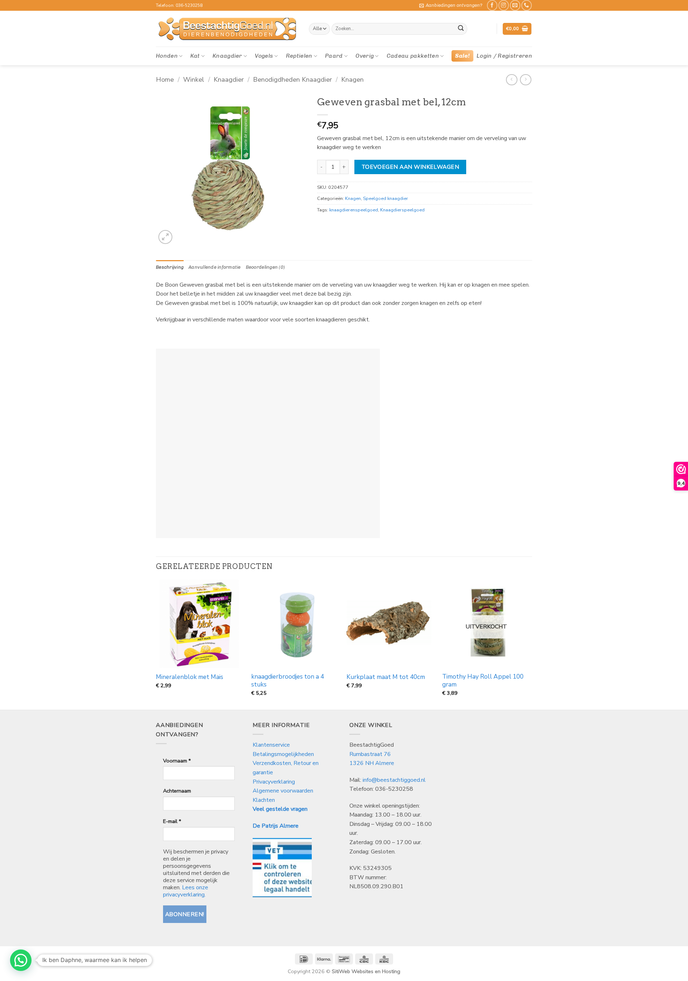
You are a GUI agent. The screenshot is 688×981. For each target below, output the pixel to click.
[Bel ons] (526, 5)
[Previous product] (525, 79)
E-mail (172, 821)
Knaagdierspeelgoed (402, 210)
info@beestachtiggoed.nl (394, 780)
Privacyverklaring (274, 782)
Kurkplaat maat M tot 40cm (386, 677)
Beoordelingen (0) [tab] (265, 267)
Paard (334, 55)
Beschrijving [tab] (169, 267)
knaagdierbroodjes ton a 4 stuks (287, 681)
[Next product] (511, 79)
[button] (450, 5)
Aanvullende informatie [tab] (214, 267)
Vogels (264, 55)
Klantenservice (272, 745)
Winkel (193, 79)
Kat (195, 55)
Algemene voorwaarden (283, 791)
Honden (167, 55)
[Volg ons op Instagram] (503, 5)
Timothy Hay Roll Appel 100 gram (483, 681)
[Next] (530, 644)
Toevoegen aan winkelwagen (410, 167)
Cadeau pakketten (413, 55)
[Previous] (156, 644)
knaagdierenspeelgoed (353, 210)
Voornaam (177, 760)
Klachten (264, 800)
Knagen (352, 79)
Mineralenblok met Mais (189, 677)
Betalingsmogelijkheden (283, 754)
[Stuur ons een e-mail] (515, 5)
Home (165, 79)
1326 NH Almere (371, 763)
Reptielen (299, 55)
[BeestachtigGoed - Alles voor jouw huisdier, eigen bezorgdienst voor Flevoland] (227, 29)
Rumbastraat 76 (370, 754)
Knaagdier (227, 55)
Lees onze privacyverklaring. (185, 891)
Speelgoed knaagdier (385, 198)
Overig (364, 55)
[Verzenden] (461, 29)
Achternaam (177, 790)
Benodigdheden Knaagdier (292, 79)
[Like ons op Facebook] (492, 5)
